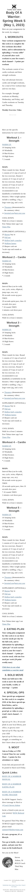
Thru (6, 392)
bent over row (20, 213)
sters (9, 392)
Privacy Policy (18, 885)
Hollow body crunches (13, 240)
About (10, 885)
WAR (4, 261)
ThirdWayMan (5, 885)
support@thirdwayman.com (12, 830)
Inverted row (9, 213)
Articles (13, 885)
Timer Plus (6, 227)
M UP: (8, 261)
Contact (15, 886)
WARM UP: (6, 144)
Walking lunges (10, 243)
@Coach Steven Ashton (11, 805)
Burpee (7, 234)
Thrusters (7, 207)
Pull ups (8, 237)
